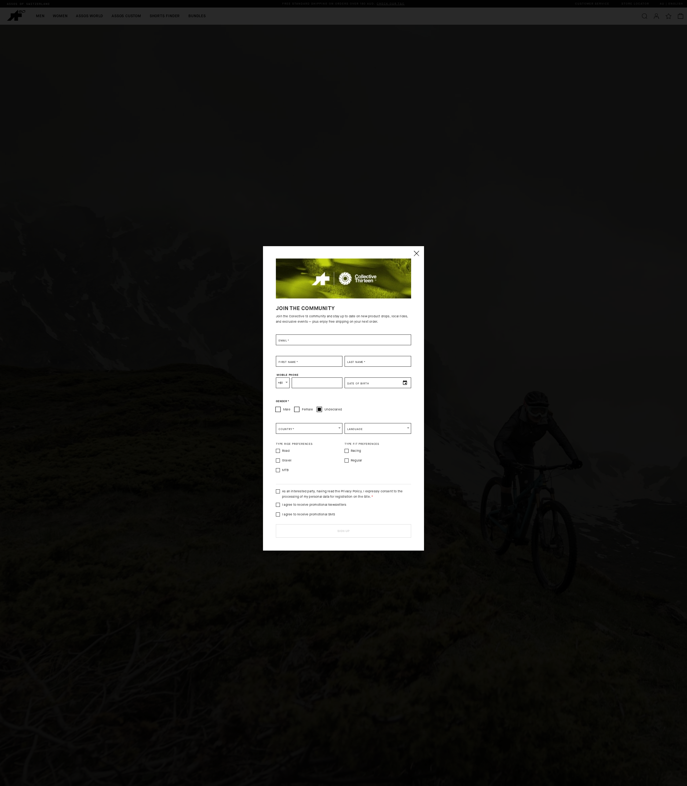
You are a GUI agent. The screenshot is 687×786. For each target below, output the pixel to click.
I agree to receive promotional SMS (308, 514)
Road (286, 451)
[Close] (416, 253)
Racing (356, 451)
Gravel (286, 460)
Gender (282, 401)
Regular (356, 460)
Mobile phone (288, 374)
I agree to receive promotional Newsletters (314, 505)
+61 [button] (280, 383)
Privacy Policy (351, 491)
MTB (285, 470)
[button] (309, 428)
